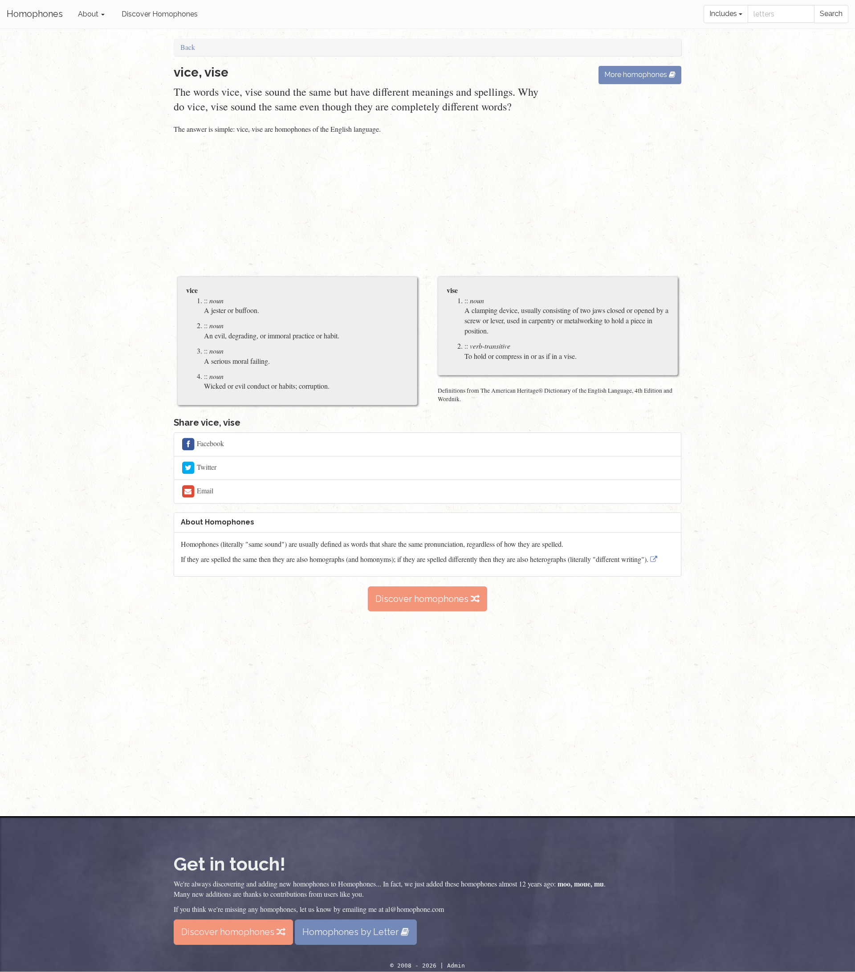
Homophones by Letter (351, 932)
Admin (456, 965)
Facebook (209, 443)
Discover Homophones (160, 14)
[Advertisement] (427, 206)
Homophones (35, 13)
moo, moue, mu (581, 883)
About (89, 14)
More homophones (636, 74)
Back (187, 47)
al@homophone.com (414, 909)
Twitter (205, 467)
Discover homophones (423, 599)
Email (204, 490)
